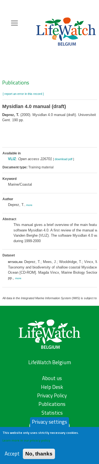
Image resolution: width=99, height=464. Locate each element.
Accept (12, 453)
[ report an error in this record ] (23, 93)
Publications (15, 82)
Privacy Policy (52, 395)
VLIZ (12, 159)
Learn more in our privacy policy (26, 440)
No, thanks (39, 454)
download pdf (63, 159)
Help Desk (52, 387)
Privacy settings (49, 422)
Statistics (52, 413)
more (29, 204)
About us (52, 378)
